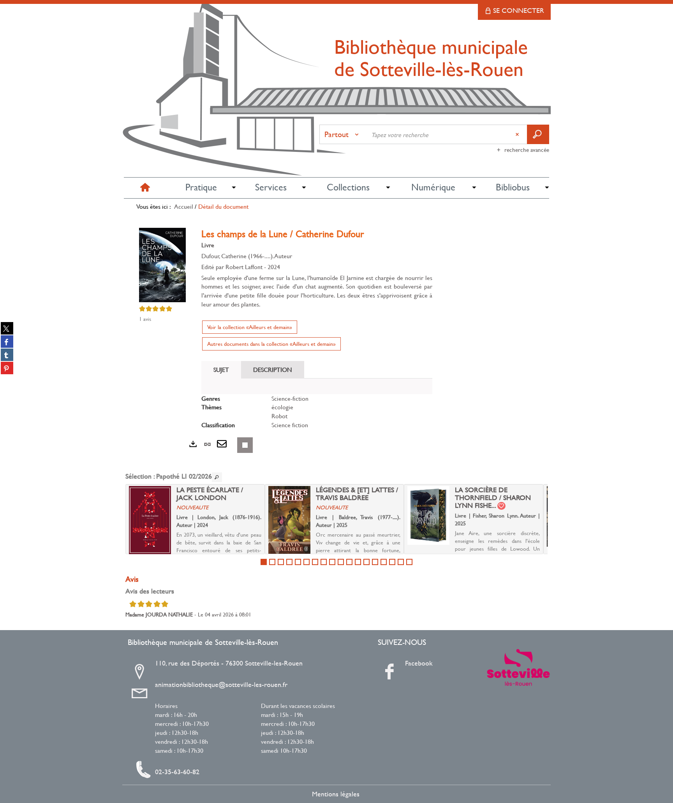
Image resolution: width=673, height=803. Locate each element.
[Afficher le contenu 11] (349, 562)
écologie (282, 406)
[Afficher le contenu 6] (306, 562)
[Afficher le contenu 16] (392, 562)
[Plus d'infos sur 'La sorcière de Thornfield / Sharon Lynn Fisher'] (428, 515)
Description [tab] (272, 369)
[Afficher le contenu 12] (358, 562)
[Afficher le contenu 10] (341, 562)
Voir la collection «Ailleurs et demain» (249, 327)
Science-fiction (289, 398)
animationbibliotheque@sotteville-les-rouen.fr (221, 685)
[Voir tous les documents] (217, 477)
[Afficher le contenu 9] (332, 562)
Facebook (419, 663)
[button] (201, 187)
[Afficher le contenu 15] (384, 562)
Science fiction (289, 424)
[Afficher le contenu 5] (298, 562)
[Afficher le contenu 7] (315, 562)
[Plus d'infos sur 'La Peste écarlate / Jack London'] (150, 520)
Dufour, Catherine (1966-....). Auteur (246, 255)
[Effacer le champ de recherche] (518, 134)
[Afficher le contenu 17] (401, 562)
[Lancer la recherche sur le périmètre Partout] (538, 134)
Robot (279, 415)
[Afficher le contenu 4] (289, 562)
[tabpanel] (316, 412)
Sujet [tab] (221, 369)
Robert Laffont (244, 266)
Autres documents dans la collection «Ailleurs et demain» (271, 344)
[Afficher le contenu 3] (281, 562)
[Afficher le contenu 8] (324, 562)
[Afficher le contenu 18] (409, 562)
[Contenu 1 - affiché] (264, 562)
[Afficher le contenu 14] (375, 562)
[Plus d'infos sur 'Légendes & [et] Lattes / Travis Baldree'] (289, 520)
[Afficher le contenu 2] (272, 562)
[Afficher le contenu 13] (366, 562)
